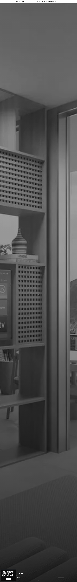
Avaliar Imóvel (43, 1)
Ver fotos (61, 577)
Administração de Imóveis (50, 1)
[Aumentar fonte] (59, 1)
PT (55, 1)
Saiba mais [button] (6, 576)
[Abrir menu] (61, 1)
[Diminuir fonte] (57, 1)
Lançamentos (38, 1)
